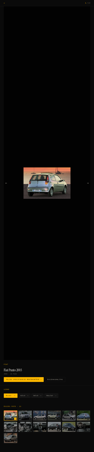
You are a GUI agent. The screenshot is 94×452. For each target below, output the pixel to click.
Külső (24, 395)
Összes (10, 395)
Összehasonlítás (55, 379)
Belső (37, 395)
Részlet (51, 395)
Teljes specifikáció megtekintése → (23, 379)
